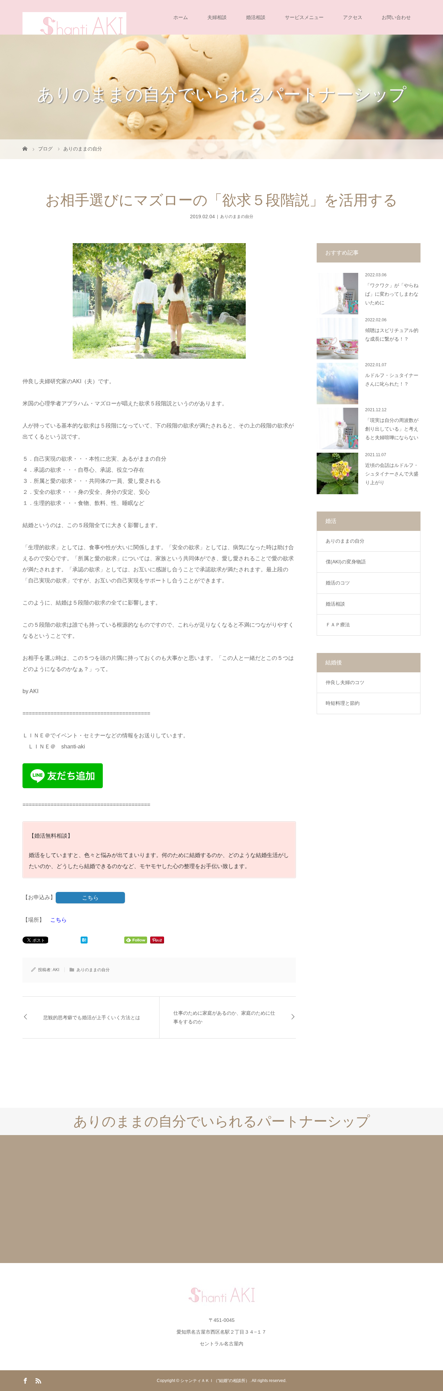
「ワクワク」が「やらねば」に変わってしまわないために (391, 294)
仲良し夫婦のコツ (345, 682)
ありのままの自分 (236, 216)
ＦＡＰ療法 (338, 624)
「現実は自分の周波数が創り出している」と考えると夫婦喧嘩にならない (391, 429)
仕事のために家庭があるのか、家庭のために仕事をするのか (224, 1017)
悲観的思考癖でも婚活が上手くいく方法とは (91, 1017)
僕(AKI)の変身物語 (346, 561)
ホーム (180, 17)
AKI (56, 969)
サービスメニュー (304, 17)
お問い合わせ (396, 17)
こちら (90, 898)
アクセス (352, 17)
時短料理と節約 (343, 703)
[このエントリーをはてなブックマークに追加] (84, 940)
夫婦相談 (217, 17)
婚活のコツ (338, 583)
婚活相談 (255, 17)
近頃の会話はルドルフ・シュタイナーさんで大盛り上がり (391, 474)
